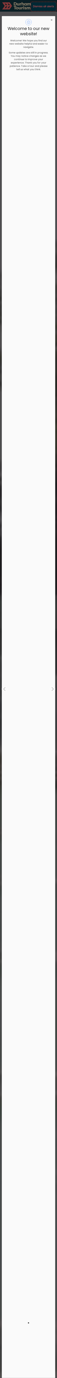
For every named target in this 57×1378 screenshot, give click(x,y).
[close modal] (51, 19)
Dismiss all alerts (43, 6)
